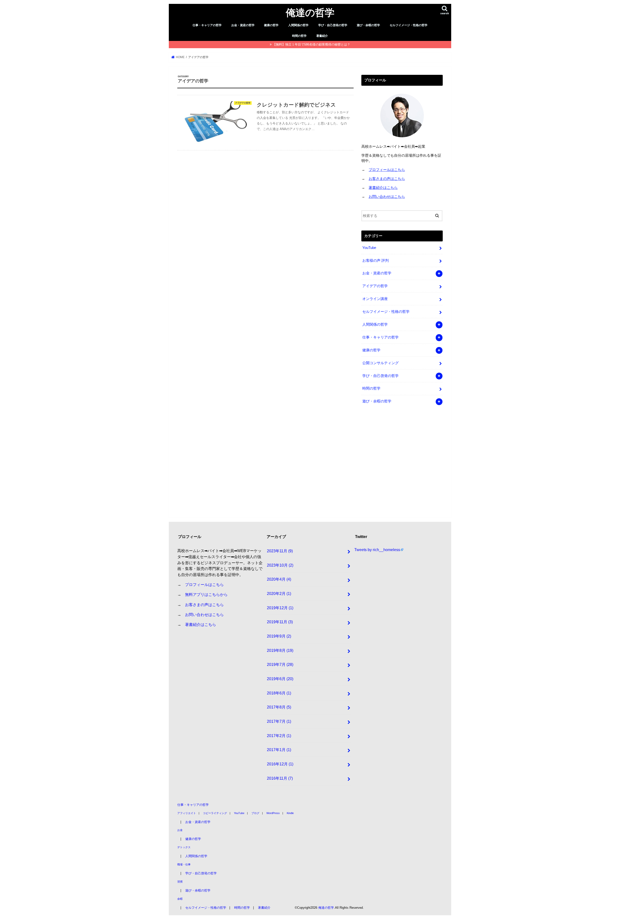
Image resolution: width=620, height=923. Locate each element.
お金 (180, 830)
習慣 (180, 881)
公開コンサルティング (380, 363)
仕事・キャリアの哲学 (207, 25)
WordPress (273, 812)
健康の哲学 (271, 25)
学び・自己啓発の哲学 (332, 25)
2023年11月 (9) (280, 551)
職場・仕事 (184, 864)
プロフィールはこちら (387, 170)
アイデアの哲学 (375, 286)
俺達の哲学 (310, 12)
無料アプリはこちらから (206, 594)
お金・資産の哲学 (243, 25)
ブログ (255, 812)
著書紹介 (322, 36)
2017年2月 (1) (279, 735)
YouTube (369, 248)
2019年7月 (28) (280, 664)
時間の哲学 (299, 36)
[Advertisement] (402, 463)
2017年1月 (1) (279, 749)
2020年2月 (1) (279, 593)
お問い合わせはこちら (387, 197)
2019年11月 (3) (280, 622)
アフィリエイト (186, 812)
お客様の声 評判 (375, 260)
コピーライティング (215, 812)
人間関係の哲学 (298, 25)
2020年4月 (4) (279, 579)
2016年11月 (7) (280, 778)
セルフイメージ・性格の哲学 (408, 25)
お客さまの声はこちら (387, 179)
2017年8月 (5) (279, 707)
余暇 (180, 898)
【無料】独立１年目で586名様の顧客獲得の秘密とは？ (311, 44)
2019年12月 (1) (280, 607)
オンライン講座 (375, 299)
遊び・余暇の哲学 (368, 25)
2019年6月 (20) (280, 679)
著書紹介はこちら (383, 188)
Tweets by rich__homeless (377, 549)
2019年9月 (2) (279, 636)
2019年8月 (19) (280, 650)
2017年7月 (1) (279, 721)
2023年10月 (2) (280, 565)
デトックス (184, 847)
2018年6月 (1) (279, 693)
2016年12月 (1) (280, 763)
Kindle (290, 812)
